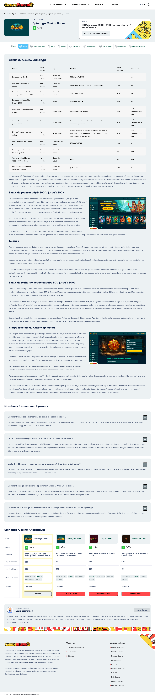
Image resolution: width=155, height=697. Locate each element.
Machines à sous (39, 46)
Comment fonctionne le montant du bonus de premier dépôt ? (37, 417)
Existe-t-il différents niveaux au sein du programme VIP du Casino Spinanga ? (44, 464)
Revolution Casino (117, 685)
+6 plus (124, 579)
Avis (14, 46)
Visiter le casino (70, 594)
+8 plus (91, 579)
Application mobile (138, 46)
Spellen (115, 4)
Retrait (63, 46)
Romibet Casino (117, 656)
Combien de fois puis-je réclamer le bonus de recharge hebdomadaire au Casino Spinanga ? (51, 508)
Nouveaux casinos (79, 4)
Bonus (24, 46)
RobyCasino (115, 677)
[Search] (148, 4)
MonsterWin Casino (118, 668)
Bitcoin (39, 576)
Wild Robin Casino (140, 539)
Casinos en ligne (57, 4)
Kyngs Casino (116, 660)
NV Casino (115, 664)
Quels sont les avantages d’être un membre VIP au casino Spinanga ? (40, 439)
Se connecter (91, 46)
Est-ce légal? (107, 46)
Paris (53, 46)
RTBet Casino (116, 673)
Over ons (70, 643)
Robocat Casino (117, 681)
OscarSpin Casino (117, 647)
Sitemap (71, 656)
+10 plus (39, 579)
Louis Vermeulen (24, 611)
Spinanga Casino (74, 539)
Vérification (76, 46)
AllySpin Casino (105, 539)
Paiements (99, 4)
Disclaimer (72, 652)
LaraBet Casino (117, 652)
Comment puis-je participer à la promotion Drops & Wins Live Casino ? (41, 486)
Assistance (122, 46)
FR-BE (140, 4)
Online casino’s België (76, 647)
